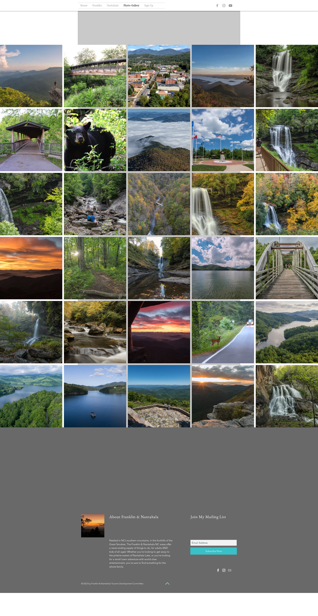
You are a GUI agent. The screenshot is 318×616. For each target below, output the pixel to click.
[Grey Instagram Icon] (224, 5)
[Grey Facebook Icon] (217, 5)
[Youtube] (230, 5)
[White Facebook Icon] (218, 570)
